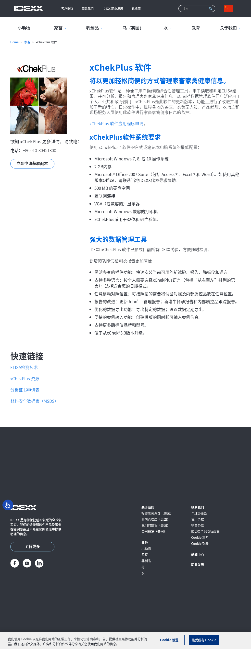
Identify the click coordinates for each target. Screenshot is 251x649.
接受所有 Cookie (204, 640)
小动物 (146, 549)
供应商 (136, 8)
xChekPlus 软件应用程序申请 (116, 123)
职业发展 (197, 565)
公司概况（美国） (154, 531)
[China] (229, 8)
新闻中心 (197, 555)
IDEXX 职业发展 (112, 8)
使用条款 (197, 519)
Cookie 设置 (169, 640)
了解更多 (32, 546)
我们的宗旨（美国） (155, 525)
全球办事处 (199, 513)
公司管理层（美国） (155, 519)
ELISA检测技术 (24, 367)
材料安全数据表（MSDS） (34, 401)
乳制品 (146, 561)
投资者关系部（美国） (157, 513)
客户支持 (67, 8)
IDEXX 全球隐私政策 (205, 531)
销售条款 (197, 525)
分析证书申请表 (24, 390)
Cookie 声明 (200, 538)
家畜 (27, 42)
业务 (144, 542)
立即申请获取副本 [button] (32, 163)
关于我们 (147, 507)
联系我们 (88, 8)
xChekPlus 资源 (24, 378)
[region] (125, 640)
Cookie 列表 (200, 544)
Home (14, 42)
